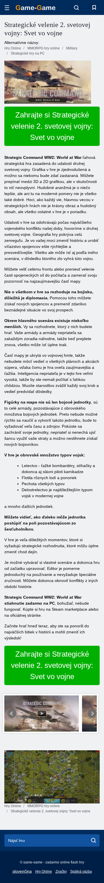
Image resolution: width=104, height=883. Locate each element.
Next (92, 713)
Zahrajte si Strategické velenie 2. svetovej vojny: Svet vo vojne (52, 126)
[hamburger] (7, 7)
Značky (61, 871)
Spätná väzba (81, 871)
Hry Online (43, 871)
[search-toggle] (76, 7)
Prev (11, 713)
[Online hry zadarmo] (35, 7)
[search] (93, 840)
